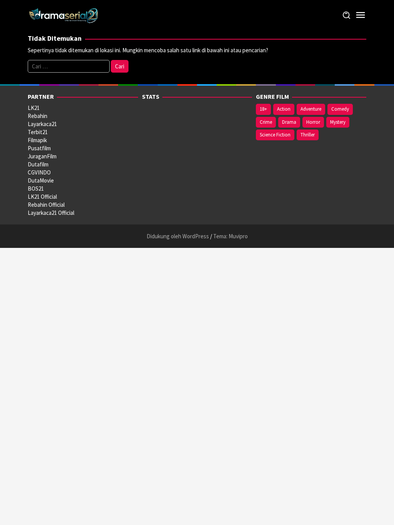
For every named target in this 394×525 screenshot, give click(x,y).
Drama (289, 122)
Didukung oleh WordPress (178, 236)
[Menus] (360, 15)
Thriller (308, 134)
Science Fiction (275, 134)
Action (283, 109)
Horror (313, 122)
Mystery (338, 122)
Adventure (311, 109)
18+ (263, 109)
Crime (266, 122)
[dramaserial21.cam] (64, 14)
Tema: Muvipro (230, 236)
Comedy (340, 109)
